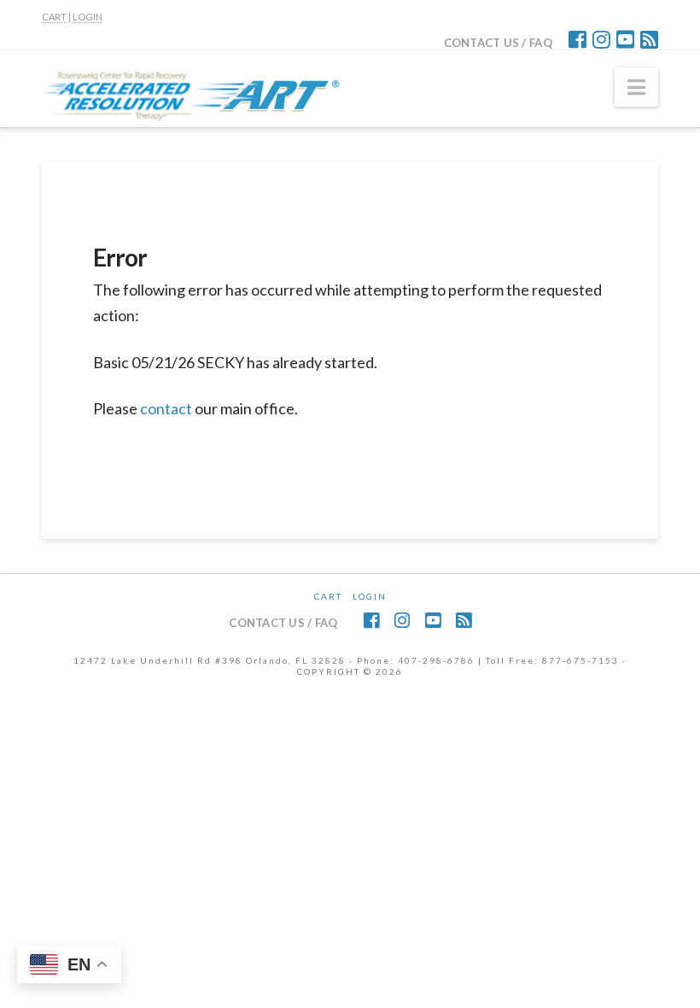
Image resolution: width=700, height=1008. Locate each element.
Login (370, 596)
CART (54, 16)
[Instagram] (601, 39)
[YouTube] (625, 39)
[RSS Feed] (649, 39)
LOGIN (87, 16)
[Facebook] (577, 39)
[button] (636, 87)
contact (166, 408)
